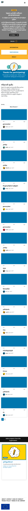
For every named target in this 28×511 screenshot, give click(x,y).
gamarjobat (6, 124)
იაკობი (7, 312)
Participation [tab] (14, 52)
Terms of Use (15, 501)
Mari (7, 415)
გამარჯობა (6, 309)
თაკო (7, 353)
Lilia (7, 373)
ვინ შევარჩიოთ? (8, 462)
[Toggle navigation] (25, 3)
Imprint (22, 501)
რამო (7, 147)
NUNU (7, 229)
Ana (6, 394)
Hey (4, 330)
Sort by (2, 104)
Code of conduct (17, 499)
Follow (13, 35)
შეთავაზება (6, 289)
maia (7, 126)
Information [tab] (14, 47)
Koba (7, 332)
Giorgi (7, 271)
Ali (6, 291)
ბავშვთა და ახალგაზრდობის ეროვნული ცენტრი (9, 466)
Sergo (7, 188)
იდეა (4, 268)
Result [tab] (14, 57)
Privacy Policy (6, 501)
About (4, 499)
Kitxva (5, 371)
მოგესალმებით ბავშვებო (10, 186)
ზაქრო (7, 250)
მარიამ (7, 168)
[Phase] (16, 41)
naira (7, 209)
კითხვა (5, 145)
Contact (9, 499)
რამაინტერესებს (8, 350)
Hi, (4, 412)
